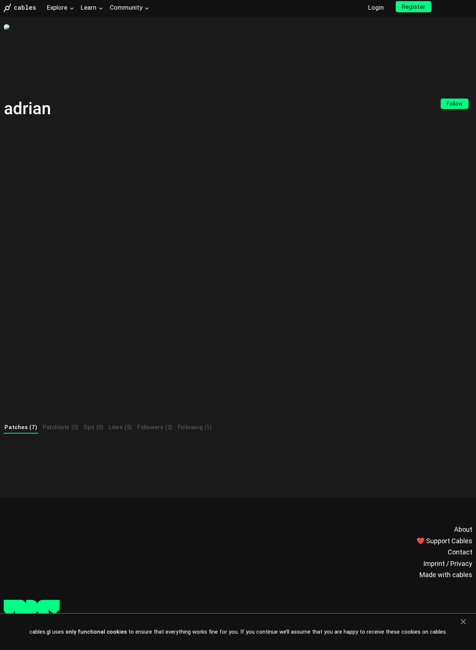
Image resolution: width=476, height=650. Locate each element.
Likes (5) (120, 427)
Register (413, 6)
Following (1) (195, 427)
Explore (57, 7)
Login (376, 7)
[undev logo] (32, 612)
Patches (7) (21, 427)
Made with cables (445, 575)
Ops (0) (93, 427)
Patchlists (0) (60, 427)
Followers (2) (155, 427)
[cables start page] (22, 8)
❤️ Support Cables (444, 541)
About (463, 529)
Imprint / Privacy (447, 563)
